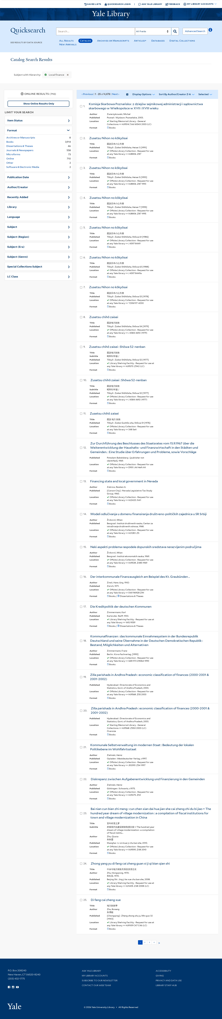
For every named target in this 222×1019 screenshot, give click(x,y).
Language (13, 216)
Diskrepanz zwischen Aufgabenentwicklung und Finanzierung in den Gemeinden (148, 779)
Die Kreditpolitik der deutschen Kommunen (120, 606)
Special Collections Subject (24, 266)
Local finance (56, 74)
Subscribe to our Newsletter (99, 980)
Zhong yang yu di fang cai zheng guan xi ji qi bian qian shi (130, 863)
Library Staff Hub (166, 985)
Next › (115, 94)
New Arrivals (68, 44)
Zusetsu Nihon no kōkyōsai (108, 138)
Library (12, 206)
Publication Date (18, 177)
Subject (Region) (18, 236)
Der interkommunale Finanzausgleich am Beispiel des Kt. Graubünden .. (140, 576)
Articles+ (140, 40)
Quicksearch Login (119, 4)
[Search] (175, 31)
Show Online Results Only (38, 103)
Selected (203, 94)
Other (9, 162)
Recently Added (17, 197)
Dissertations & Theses (19, 146)
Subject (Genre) (17, 256)
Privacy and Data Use (169, 980)
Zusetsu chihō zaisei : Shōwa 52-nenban (117, 347)
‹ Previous (100, 94)
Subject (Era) (15, 246)
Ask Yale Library (151, 4)
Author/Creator (17, 187)
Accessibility (163, 971)
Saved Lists (94, 4)
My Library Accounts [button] (200, 3)
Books (9, 141)
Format (12, 130)
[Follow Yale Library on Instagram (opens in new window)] (13, 987)
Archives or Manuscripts (113, 40)
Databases (158, 40)
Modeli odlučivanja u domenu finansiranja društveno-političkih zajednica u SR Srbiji (148, 514)
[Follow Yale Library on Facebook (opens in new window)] (9, 987)
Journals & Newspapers (19, 150)
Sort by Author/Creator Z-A (175, 94)
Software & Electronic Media (22, 167)
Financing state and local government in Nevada (124, 481)
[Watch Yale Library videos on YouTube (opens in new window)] (17, 987)
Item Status (15, 120)
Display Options (141, 94)
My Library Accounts (95, 975)
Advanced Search (195, 31)
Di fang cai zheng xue (106, 900)
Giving (160, 975)
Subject (12, 226)
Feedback (174, 4)
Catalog (85, 40)
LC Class (12, 276)
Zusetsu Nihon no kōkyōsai (108, 227)
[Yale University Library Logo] (111, 14)
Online (10, 158)
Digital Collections (182, 40)
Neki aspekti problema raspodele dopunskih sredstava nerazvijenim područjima (145, 547)
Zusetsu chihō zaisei (103, 317)
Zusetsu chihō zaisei (104, 413)
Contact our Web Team (96, 985)
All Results (66, 40)
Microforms (13, 154)
